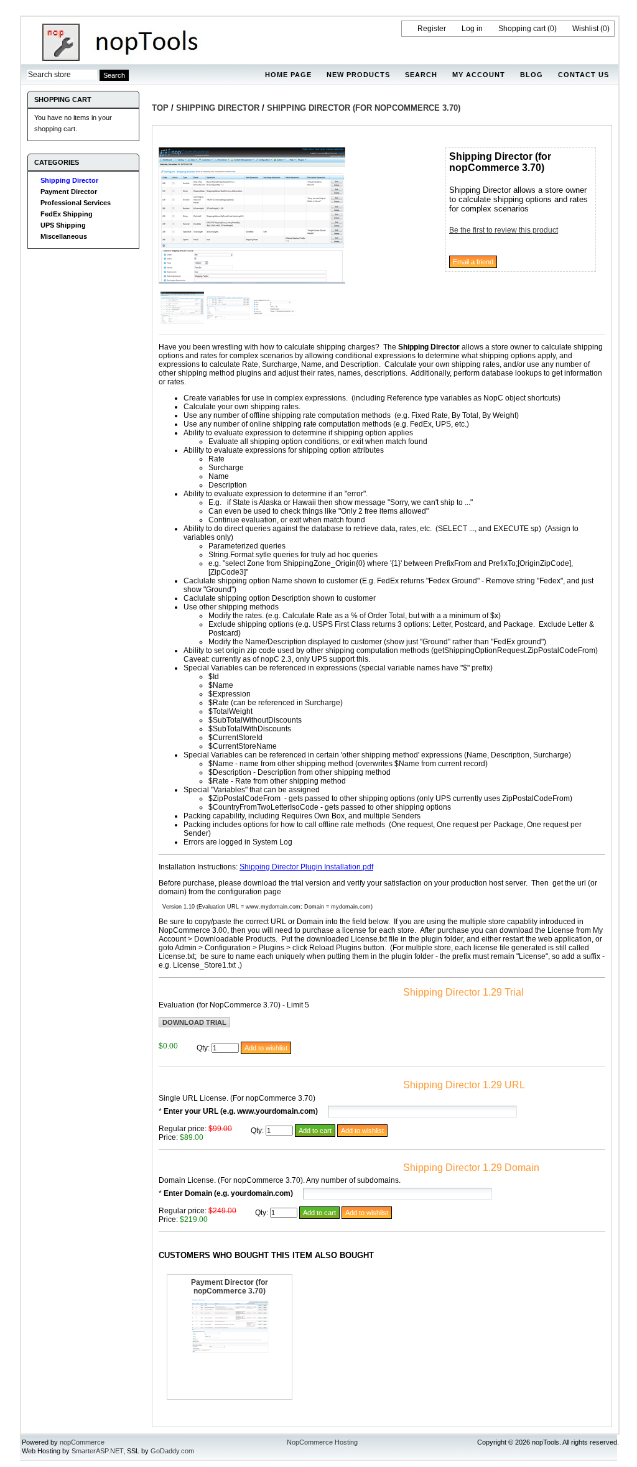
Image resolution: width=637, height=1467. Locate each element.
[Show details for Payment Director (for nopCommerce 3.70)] (230, 1350)
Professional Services (75, 202)
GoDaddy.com (172, 1451)
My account (478, 74)
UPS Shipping (63, 225)
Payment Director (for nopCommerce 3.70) (229, 1286)
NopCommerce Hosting (322, 1442)
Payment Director (68, 191)
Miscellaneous (63, 236)
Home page (288, 74)
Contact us (583, 74)
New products (358, 74)
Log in (472, 28)
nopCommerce (82, 1442)
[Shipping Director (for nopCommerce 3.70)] (252, 281)
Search (421, 74)
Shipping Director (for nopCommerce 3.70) (363, 108)
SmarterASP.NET (97, 1451)
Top (160, 108)
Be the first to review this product (503, 230)
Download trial (194, 1022)
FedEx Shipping (66, 214)
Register (431, 28)
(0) (552, 28)
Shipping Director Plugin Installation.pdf (306, 867)
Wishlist (585, 28)
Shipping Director (69, 180)
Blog (531, 74)
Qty (202, 1048)
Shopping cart (522, 28)
